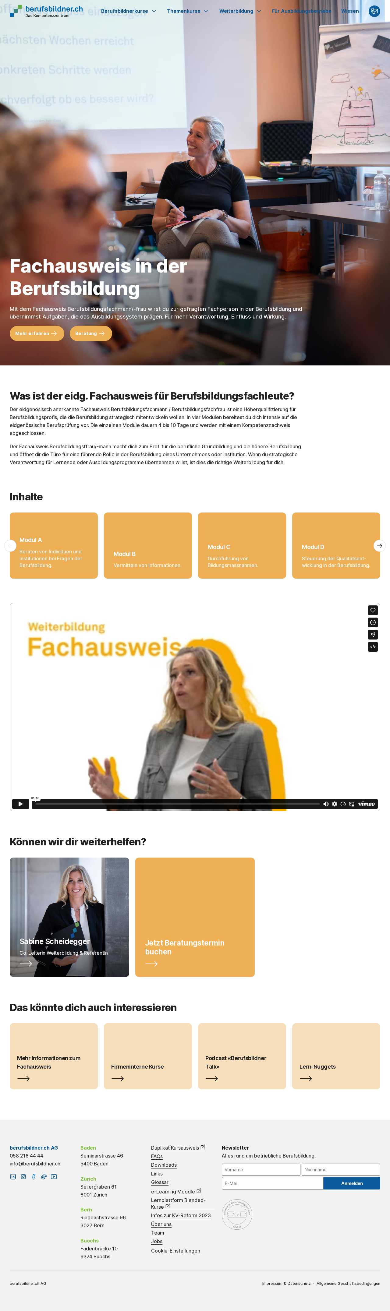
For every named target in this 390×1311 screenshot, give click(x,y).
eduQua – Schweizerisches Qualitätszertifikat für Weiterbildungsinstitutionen (237, 1214)
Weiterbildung (236, 11)
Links (157, 1174)
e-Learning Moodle (173, 1192)
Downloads (164, 1165)
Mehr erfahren (32, 333)
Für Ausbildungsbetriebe (302, 11)
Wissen (350, 11)
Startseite (46, 11)
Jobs (156, 1241)
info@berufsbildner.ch (35, 1164)
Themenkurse (183, 11)
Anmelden (352, 1183)
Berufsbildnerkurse (124, 11)
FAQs (157, 1156)
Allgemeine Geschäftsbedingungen (348, 1283)
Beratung (86, 333)
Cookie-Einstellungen (175, 1251)
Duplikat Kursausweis (175, 1148)
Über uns (161, 1224)
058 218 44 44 (26, 1156)
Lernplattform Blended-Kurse (178, 1203)
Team (157, 1233)
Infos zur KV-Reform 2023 (181, 1215)
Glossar (159, 1182)
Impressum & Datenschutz (286, 1283)
